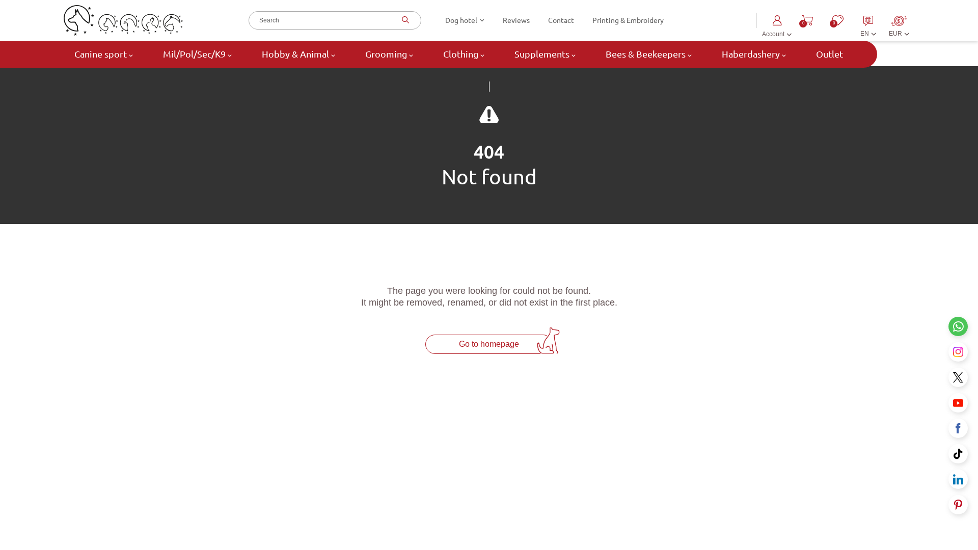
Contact (561, 20)
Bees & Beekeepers (646, 54)
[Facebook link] (958, 428)
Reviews (516, 20)
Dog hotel (461, 20)
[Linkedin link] (958, 479)
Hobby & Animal (295, 54)
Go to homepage (489, 344)
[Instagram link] (958, 352)
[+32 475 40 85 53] (958, 326)
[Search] (404, 20)
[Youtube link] (958, 403)
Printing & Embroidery (628, 20)
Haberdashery (751, 54)
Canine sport (100, 54)
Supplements (542, 54)
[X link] (958, 377)
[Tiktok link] (958, 453)
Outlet (828, 54)
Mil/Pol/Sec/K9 (194, 54)
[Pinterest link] (958, 504)
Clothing (460, 54)
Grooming (386, 54)
